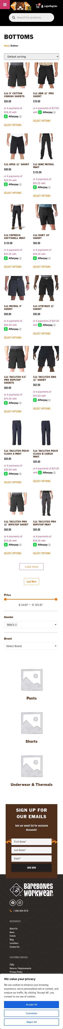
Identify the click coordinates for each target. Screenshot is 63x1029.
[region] (31, 1001)
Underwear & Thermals (31, 785)
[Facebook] (13, 903)
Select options (12, 125)
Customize (31, 1013)
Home (6, 45)
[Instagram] (20, 903)
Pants (31, 698)
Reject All (32, 1022)
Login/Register (50, 6)
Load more (31, 566)
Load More (31, 581)
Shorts (31, 741)
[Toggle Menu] (5, 4)
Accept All (31, 1004)
